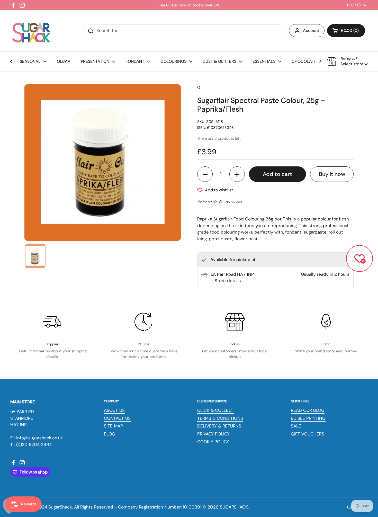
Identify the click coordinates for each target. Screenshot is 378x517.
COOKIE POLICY (213, 441)
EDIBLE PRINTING (308, 418)
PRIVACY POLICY (213, 434)
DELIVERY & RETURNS (219, 426)
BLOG (109, 434)
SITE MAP (113, 426)
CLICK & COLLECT (215, 410)
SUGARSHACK (234, 507)
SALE (296, 426)
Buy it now (332, 174)
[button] (346, 30)
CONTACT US (117, 418)
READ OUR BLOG (308, 410)
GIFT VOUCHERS (307, 434)
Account (311, 30)
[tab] (226, 281)
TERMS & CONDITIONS (220, 418)
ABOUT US (114, 410)
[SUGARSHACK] (30, 31)
